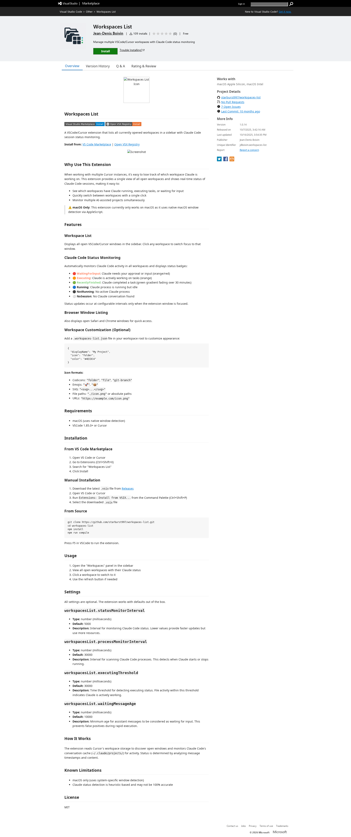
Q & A (120, 66)
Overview (72, 66)
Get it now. (285, 11)
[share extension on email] (232, 160)
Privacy (253, 825)
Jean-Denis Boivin (108, 33)
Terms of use (266, 825)
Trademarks (282, 825)
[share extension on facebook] (226, 160)
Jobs (243, 825)
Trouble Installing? (131, 50)
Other (89, 11)
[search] (291, 4)
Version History (98, 66)
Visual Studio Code (71, 11)
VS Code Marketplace (96, 144)
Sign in (241, 3)
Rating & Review (143, 66)
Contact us (232, 825)
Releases (128, 488)
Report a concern (249, 150)
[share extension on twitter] (220, 160)
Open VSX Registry (127, 144)
